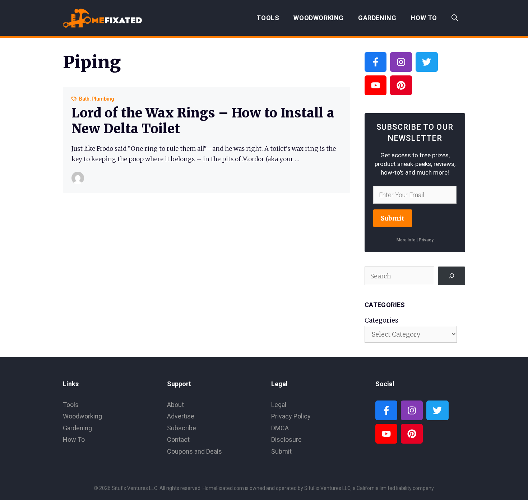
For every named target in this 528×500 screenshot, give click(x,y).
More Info (406, 239)
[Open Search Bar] (454, 18)
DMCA (280, 428)
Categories (381, 320)
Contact (178, 439)
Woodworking (318, 18)
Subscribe (181, 428)
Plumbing (103, 99)
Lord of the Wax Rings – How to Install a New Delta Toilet (202, 120)
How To (424, 18)
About (175, 404)
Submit (392, 218)
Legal (278, 404)
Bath (84, 99)
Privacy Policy (291, 416)
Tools (267, 18)
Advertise (180, 416)
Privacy (426, 239)
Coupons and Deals (194, 451)
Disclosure (286, 439)
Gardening (377, 18)
